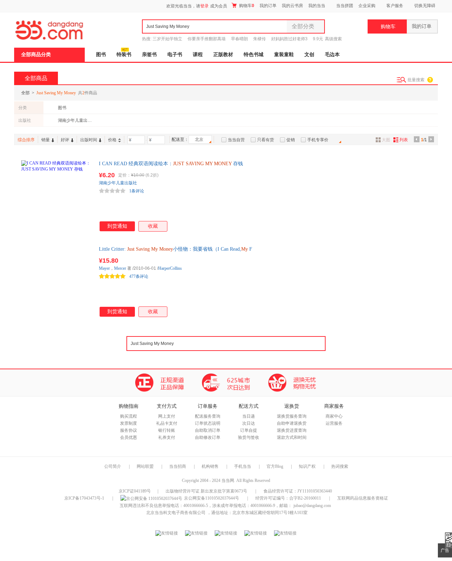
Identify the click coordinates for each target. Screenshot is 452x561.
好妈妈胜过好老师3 (289, 38)
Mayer (104, 268)
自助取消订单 (207, 430)
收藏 (153, 226)
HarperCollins (170, 268)
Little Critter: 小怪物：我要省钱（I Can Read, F (175, 249)
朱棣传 (259, 38)
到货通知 (117, 226)
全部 (25, 92)
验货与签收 (248, 437)
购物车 (246, 5)
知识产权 (308, 466)
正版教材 (223, 54)
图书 (101, 54)
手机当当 (242, 466)
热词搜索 (339, 466)
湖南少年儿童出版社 (75, 120)
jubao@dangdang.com (312, 505)
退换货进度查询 (292, 430)
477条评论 (138, 276)
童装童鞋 (284, 54)
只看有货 (265, 139)
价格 (112, 139)
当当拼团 (344, 5)
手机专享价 (317, 139)
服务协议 (128, 430)
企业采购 (366, 5)
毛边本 (332, 54)
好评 (65, 139)
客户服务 (394, 5)
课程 (198, 54)
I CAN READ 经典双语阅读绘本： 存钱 (171, 163)
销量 (45, 139)
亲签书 (149, 54)
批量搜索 (416, 79)
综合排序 (26, 139)
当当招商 (177, 466)
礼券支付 (166, 437)
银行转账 (166, 430)
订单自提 (248, 430)
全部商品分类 (36, 54)
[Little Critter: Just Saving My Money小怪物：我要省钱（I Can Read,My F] (56, 281)
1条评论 (136, 191)
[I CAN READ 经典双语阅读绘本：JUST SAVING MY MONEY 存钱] (56, 195)
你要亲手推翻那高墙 (207, 38)
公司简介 (112, 466)
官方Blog (275, 466)
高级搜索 (333, 38)
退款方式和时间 (292, 437)
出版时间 (88, 139)
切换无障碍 (424, 5)
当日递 (248, 416)
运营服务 (334, 423)
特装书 (124, 54)
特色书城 (253, 54)
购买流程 (128, 416)
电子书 (174, 54)
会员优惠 (128, 437)
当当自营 (236, 139)
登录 (204, 6)
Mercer (120, 268)
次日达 (248, 423)
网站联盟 (145, 466)
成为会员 (218, 6)
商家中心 (334, 416)
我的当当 (316, 5)
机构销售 (210, 466)
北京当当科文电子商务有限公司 (176, 512)
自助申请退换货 (292, 423)
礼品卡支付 (166, 423)
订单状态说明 (207, 423)
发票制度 (128, 423)
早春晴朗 (239, 38)
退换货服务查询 (292, 416)
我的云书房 (292, 5)
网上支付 (166, 416)
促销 (290, 139)
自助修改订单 (207, 437)
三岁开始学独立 (167, 38)
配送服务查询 (207, 416)
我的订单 (268, 5)
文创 (309, 54)
